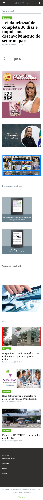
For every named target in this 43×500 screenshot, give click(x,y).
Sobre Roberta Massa (8, 458)
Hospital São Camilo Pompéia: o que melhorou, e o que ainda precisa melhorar (21, 356)
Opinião (6, 349)
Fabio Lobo (21, 497)
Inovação (7, 18)
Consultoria (5, 463)
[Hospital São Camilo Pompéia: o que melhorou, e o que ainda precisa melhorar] (21, 336)
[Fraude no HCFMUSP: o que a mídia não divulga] (21, 418)
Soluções (5, 468)
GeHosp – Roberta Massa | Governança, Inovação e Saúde (21, 4)
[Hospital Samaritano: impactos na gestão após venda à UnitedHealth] (21, 378)
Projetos (4, 473)
